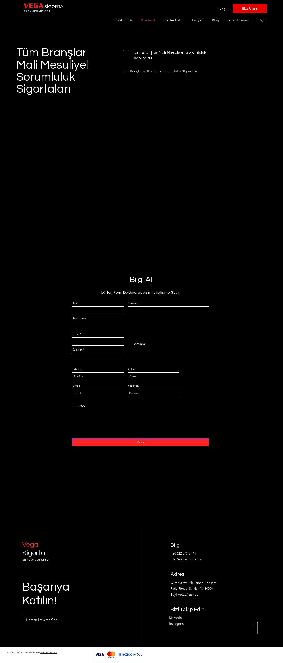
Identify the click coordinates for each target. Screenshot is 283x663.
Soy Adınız (79, 318)
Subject (77, 349)
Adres (132, 369)
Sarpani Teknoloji (48, 652)
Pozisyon (133, 385)
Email (75, 334)
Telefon (77, 369)
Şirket (76, 385)
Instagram (176, 624)
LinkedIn (175, 618)
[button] (41, 620)
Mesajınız (133, 303)
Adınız (76, 303)
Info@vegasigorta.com (187, 559)
